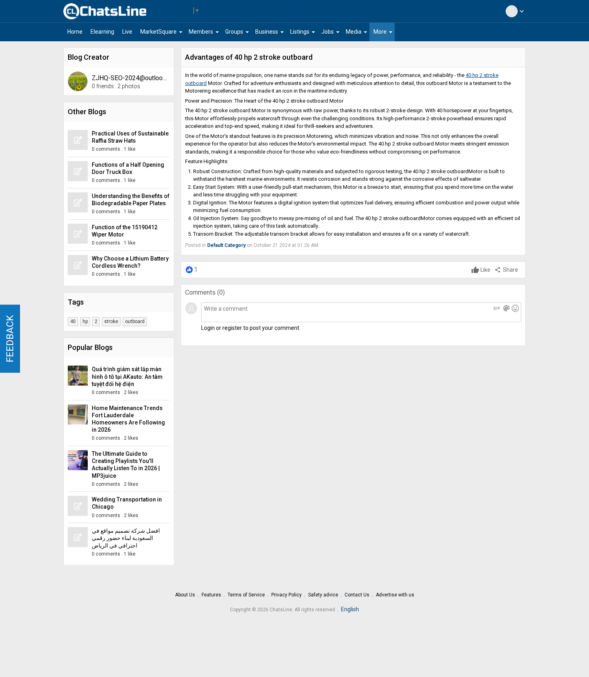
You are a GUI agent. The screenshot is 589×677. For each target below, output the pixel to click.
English (350, 609)
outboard (135, 321)
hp (85, 321)
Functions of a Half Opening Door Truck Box (128, 168)
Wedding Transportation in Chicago (127, 503)
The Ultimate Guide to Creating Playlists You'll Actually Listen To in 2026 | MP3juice (126, 465)
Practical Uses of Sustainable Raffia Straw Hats (130, 137)
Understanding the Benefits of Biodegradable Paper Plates (130, 199)
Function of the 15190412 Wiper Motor (124, 231)
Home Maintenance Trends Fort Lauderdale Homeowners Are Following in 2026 (128, 419)
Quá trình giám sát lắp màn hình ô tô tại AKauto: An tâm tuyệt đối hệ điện (127, 376)
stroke (111, 321)
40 (73, 321)
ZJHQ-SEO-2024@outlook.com (131, 78)
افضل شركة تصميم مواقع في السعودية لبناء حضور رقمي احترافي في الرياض (126, 537)
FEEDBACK (10, 338)
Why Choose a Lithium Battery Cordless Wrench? (130, 262)
